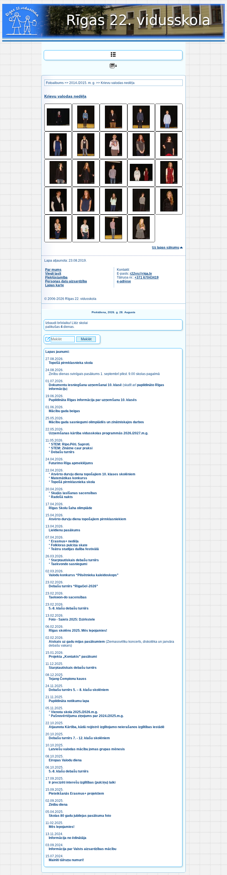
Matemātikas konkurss (69, 478)
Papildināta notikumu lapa (69, 701)
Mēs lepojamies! (61, 827)
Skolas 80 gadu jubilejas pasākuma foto (80, 816)
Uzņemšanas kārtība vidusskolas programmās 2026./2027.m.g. (98, 433)
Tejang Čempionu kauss (67, 679)
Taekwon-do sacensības (68, 597)
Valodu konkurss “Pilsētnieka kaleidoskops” (83, 575)
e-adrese (124, 281)
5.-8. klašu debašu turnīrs (69, 608)
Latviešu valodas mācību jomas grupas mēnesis (87, 749)
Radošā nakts (62, 497)
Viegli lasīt (53, 273)
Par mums (53, 270)
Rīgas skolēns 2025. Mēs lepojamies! (78, 630)
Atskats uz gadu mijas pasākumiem (77, 642)
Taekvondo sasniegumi (69, 564)
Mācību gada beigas (65, 411)
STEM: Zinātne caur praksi (71, 448)
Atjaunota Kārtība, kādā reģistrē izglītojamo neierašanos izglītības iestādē (106, 727)
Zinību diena (58, 805)
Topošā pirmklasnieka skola (71, 363)
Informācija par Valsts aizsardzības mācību (82, 849)
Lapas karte (54, 285)
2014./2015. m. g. (82, 83)
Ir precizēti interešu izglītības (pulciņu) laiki (82, 782)
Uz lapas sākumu (165, 247)
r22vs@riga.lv (141, 273)
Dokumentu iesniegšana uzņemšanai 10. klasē (85, 385)
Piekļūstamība (56, 277)
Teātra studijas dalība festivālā (75, 549)
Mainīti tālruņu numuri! (66, 860)
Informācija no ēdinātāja (67, 838)
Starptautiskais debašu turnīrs (75, 560)
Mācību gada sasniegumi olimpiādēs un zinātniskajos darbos (96, 422)
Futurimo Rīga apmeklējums (71, 463)
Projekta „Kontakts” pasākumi (73, 657)
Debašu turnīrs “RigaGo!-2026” (73, 586)
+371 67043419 (147, 277)
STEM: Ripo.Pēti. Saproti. (70, 444)
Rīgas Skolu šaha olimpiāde (70, 508)
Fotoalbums (55, 83)
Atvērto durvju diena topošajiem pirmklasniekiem (87, 519)
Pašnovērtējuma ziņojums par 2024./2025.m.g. (87, 716)
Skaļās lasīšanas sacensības (74, 493)
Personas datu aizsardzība (66, 281)
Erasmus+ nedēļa (65, 541)
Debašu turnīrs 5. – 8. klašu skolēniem (79, 690)
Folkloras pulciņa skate (69, 545)
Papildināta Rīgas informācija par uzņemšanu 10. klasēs (93, 400)
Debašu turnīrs (62, 452)
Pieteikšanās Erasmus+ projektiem (76, 793)
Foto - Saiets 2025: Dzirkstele (72, 619)
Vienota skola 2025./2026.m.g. (74, 712)
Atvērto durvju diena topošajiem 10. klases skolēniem (93, 474)
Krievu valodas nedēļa (118, 83)
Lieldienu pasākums (64, 530)
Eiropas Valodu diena (65, 760)
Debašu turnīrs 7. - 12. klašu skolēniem (79, 738)
